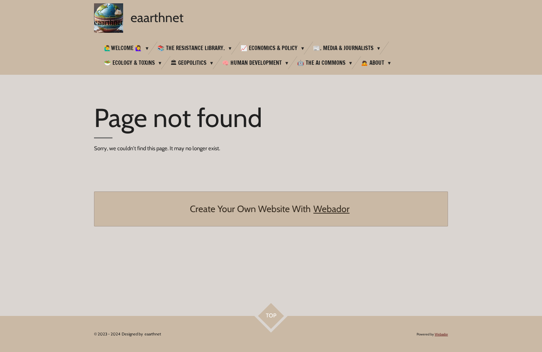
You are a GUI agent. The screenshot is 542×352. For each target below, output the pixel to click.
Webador (331, 208)
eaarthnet (157, 17)
